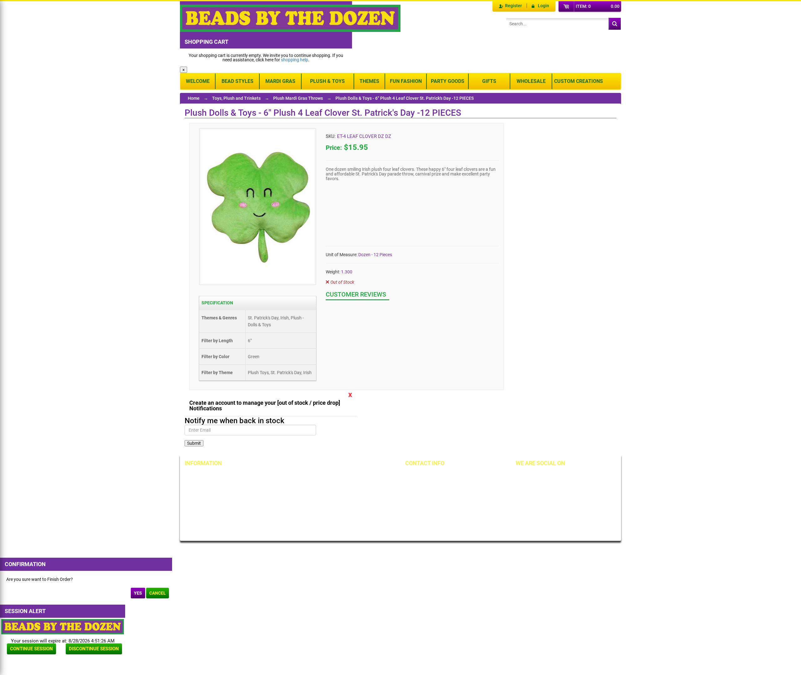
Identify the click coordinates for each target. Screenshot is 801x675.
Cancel (157, 593)
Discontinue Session (94, 649)
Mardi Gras (280, 81)
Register (513, 5)
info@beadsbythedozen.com (443, 486)
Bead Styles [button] (237, 81)
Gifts (489, 81)
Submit (194, 443)
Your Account (204, 476)
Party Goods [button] (447, 81)
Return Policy (274, 476)
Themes (369, 81)
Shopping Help (275, 497)
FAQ (265, 522)
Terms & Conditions (350, 486)
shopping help (294, 59)
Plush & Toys (327, 81)
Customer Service (208, 507)
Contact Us (201, 497)
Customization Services (213, 518)
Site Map (340, 476)
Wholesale (531, 81)
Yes (138, 593)
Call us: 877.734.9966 (436, 476)
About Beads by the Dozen (216, 486)
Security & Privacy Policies (286, 486)
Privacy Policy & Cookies (355, 497)
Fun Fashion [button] (406, 81)
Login (543, 5)
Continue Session (31, 649)
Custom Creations (578, 81)
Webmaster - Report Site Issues (284, 510)
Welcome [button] (198, 81)
